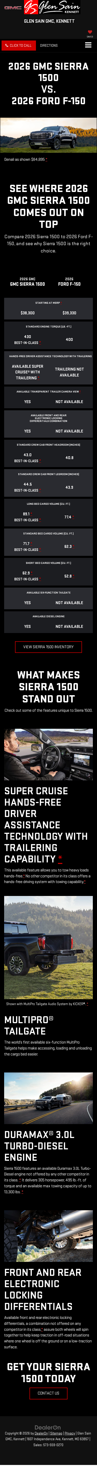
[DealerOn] (48, 1427)
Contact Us (48, 1393)
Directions (49, 45)
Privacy (70, 1433)
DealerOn (41, 1433)
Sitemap (56, 1433)
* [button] (46, 159)
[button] (19, 46)
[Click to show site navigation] (88, 45)
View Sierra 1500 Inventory (48, 647)
